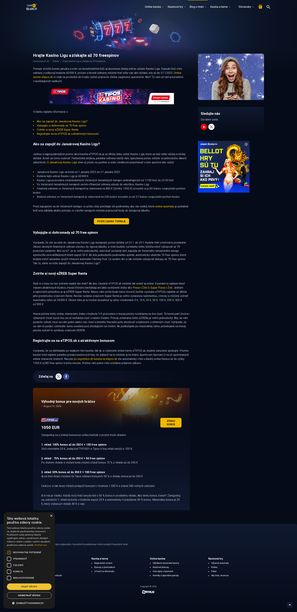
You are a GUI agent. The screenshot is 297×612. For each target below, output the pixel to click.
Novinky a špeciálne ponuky (166, 575)
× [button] (51, 516)
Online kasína (153, 6)
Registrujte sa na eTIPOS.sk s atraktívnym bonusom (68, 133)
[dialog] (29, 560)
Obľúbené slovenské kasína (166, 563)
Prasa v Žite (140, 287)
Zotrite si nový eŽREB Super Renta (57, 129)
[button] (29, 603)
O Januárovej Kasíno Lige (62, 162)
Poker (214, 571)
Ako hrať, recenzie (220, 575)
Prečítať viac (41, 545)
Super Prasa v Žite (161, 287)
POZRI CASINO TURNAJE (111, 221)
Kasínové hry (175, 6)
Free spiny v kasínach (163, 571)
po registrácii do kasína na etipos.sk (95, 359)
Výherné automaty (220, 563)
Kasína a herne (219, 6)
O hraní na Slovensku (104, 571)
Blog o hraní (197, 6)
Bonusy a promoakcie (104, 567)
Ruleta (214, 567)
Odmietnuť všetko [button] (29, 595)
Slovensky (245, 6)
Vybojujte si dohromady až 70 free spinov (61, 125)
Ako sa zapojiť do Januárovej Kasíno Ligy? (62, 121)
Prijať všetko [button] (29, 586)
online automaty (164, 206)
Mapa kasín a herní (103, 563)
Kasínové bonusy (161, 567)
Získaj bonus (171, 423)
